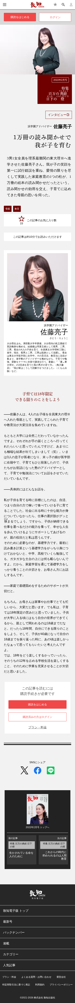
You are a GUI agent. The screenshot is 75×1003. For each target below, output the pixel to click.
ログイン (55, 17)
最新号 (7, 921)
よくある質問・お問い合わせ (36, 977)
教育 (17, 208)
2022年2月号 (60, 80)
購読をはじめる (20, 17)
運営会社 (61, 977)
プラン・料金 (37, 727)
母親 (7, 208)
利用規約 (39, 984)
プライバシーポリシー (61, 984)
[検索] (63, 4)
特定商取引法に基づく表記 (16, 984)
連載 (6, 943)
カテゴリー (10, 954)
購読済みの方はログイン (37, 716)
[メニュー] (4, 4)
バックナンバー (14, 932)
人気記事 (9, 965)
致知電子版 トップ (15, 910)
